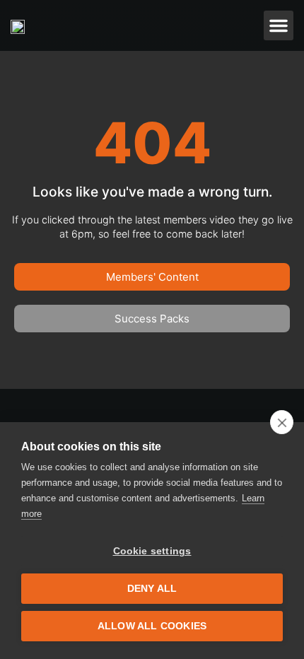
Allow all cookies (152, 626)
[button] (278, 25)
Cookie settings (152, 551)
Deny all (152, 588)
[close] (281, 422)
